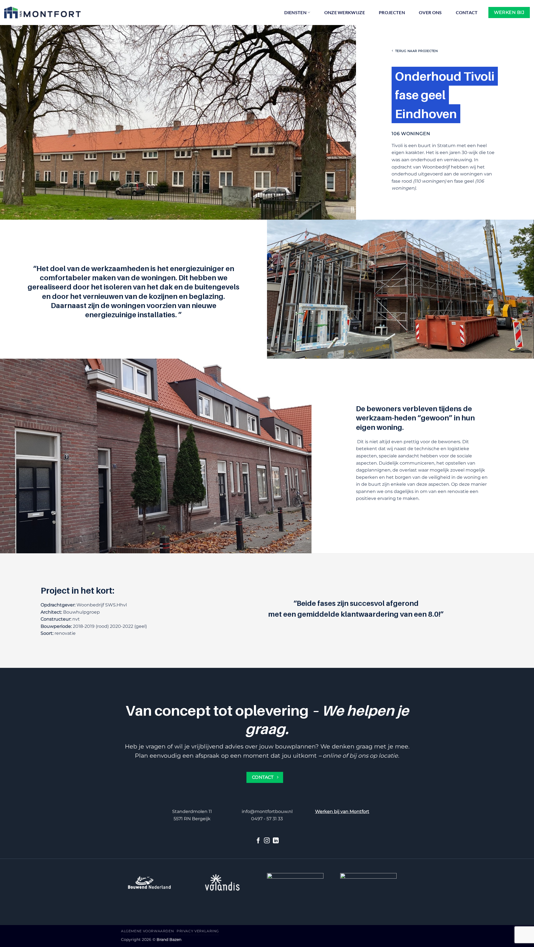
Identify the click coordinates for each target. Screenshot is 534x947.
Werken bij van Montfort (342, 811)
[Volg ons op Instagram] (267, 841)
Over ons (430, 12)
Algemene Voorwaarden (147, 931)
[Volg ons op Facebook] (258, 841)
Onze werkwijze (344, 12)
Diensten (295, 12)
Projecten (392, 12)
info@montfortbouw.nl (267, 811)
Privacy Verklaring (198, 931)
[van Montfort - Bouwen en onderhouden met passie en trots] (42, 12)
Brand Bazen (169, 939)
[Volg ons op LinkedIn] (276, 841)
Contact (467, 12)
